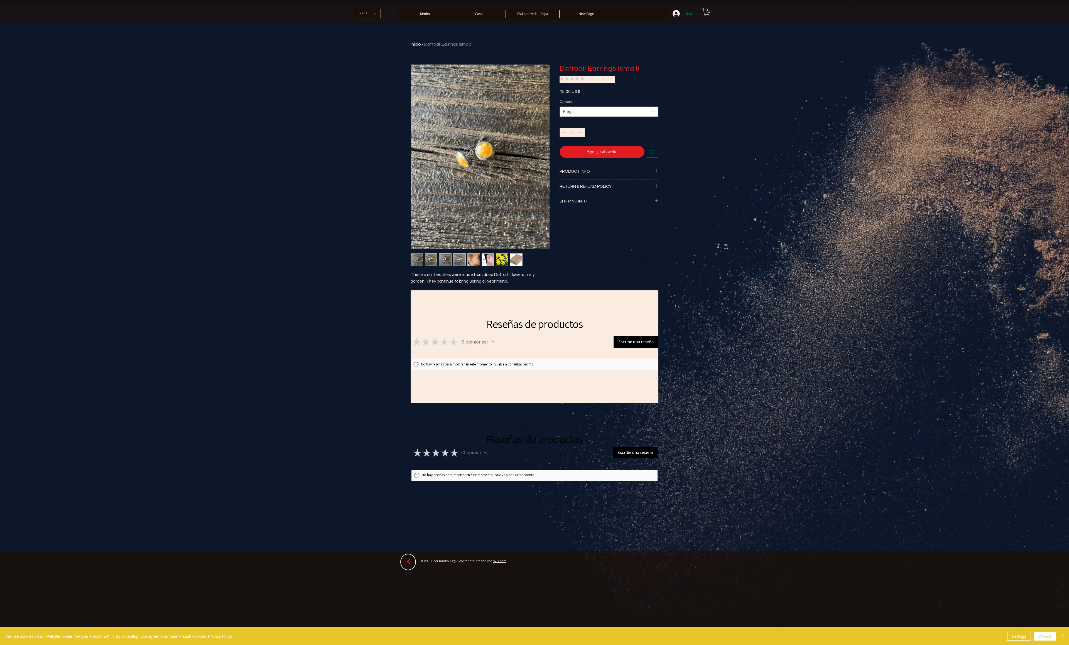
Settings (1019, 636)
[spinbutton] (572, 132)
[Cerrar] (1062, 636)
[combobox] (609, 112)
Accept (1045, 636)
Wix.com (499, 561)
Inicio (416, 44)
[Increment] (581, 132)
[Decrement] (563, 132)
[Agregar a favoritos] (652, 152)
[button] (707, 12)
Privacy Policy (220, 636)
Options (568, 102)
